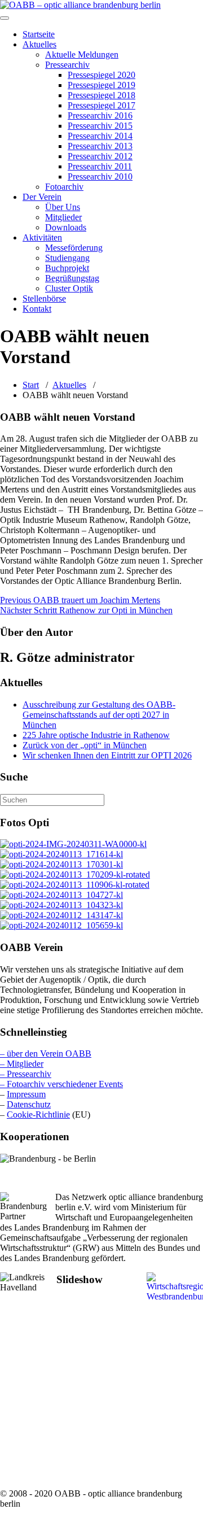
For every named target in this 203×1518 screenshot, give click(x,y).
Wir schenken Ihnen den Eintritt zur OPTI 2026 (107, 755)
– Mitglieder (21, 1063)
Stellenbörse (44, 298)
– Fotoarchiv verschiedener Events (61, 1084)
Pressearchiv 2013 (100, 146)
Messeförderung (74, 247)
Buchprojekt (67, 268)
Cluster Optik (69, 288)
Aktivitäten (42, 237)
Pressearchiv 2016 (100, 115)
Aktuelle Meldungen (81, 54)
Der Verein (42, 197)
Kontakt (37, 308)
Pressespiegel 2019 (101, 85)
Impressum (26, 1094)
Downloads (65, 227)
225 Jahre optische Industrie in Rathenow (96, 735)
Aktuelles (39, 44)
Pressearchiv (67, 64)
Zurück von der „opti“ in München (85, 745)
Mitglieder (63, 217)
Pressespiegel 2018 (101, 95)
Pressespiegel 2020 (101, 75)
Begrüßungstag (72, 278)
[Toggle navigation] (4, 18)
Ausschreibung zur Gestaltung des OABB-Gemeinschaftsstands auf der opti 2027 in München (99, 715)
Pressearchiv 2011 (100, 166)
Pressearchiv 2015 (100, 125)
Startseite (39, 34)
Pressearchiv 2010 (100, 176)
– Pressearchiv (25, 1074)
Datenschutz (29, 1104)
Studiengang (67, 258)
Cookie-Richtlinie (38, 1114)
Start (31, 385)
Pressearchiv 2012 (100, 156)
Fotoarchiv (64, 186)
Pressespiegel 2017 (101, 105)
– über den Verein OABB (45, 1053)
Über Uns (62, 207)
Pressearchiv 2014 (100, 136)
